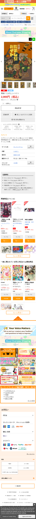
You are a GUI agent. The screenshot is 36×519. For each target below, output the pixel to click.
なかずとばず (9, 393)
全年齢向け (4, 13)
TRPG (14, 233)
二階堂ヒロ (4, 233)
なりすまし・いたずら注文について (26, 502)
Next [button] (35, 61)
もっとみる (31, 401)
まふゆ (3, 22)
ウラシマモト (9, 396)
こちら (18, 178)
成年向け (11, 13)
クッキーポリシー (24, 499)
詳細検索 (32, 18)
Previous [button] (1, 61)
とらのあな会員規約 (25, 492)
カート (7, 241)
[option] (18, 61)
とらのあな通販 (4, 24)
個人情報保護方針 (13, 499)
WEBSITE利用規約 (12, 492)
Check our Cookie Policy (9, 516)
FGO (6, 395)
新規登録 (22, 9)
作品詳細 (6, 298)
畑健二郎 (19, 22)
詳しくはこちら (30, 454)
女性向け (32, 13)
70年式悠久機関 (11, 22)
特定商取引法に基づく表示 (9, 502)
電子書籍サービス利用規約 (25, 495)
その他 (3, 231)
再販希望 (18, 108)
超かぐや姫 (27, 22)
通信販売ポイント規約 (11, 495)
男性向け (24, 13)
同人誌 (12, 24)
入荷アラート (31, 147)
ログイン (28, 9)
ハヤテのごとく (10, 391)
